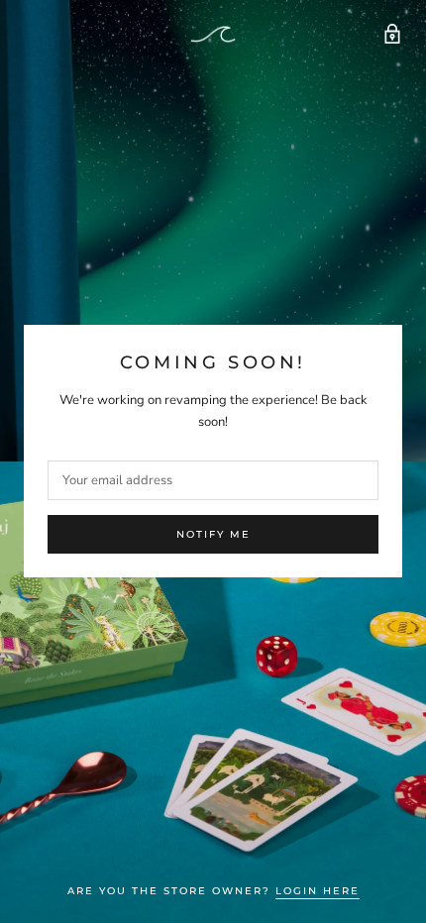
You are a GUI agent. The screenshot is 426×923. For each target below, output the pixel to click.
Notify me (213, 534)
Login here (317, 890)
